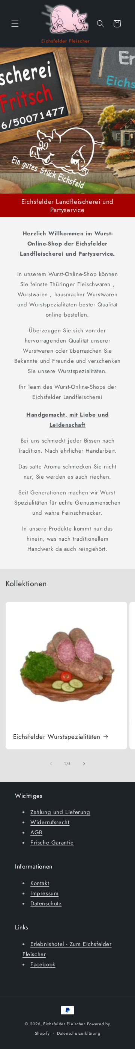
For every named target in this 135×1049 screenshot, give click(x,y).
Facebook (43, 964)
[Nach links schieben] (51, 763)
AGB (36, 832)
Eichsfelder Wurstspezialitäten (56, 736)
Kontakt (39, 883)
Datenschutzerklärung (78, 1033)
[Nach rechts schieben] (84, 763)
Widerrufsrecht (49, 822)
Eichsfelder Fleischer (64, 1024)
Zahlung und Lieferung (60, 812)
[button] (15, 23)
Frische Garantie (52, 842)
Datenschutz (46, 903)
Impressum (44, 893)
